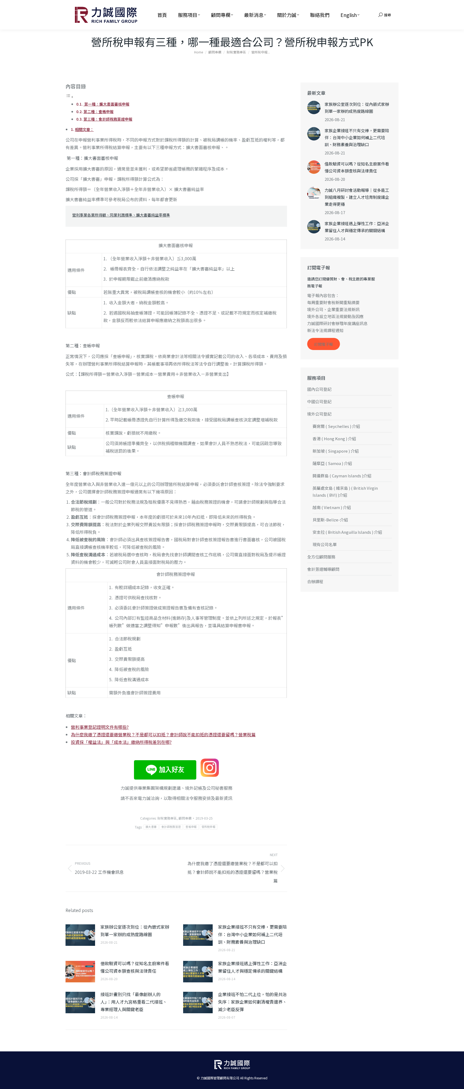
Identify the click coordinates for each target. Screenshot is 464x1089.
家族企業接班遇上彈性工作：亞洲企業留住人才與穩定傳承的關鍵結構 (252, 967)
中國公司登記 (319, 401)
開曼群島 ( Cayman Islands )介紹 (342, 475)
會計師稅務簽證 (171, 826)
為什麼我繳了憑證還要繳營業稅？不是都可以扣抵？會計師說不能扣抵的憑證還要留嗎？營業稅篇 (163, 734)
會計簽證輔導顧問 (323, 569)
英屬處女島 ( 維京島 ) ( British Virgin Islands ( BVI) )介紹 (345, 491)
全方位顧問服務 (321, 557)
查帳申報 (191, 826)
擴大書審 (151, 826)
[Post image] (80, 935)
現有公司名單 (325, 544)
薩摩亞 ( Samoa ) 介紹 (332, 463)
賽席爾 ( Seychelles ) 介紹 (336, 426)
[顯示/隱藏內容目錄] (70, 96)
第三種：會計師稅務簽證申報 (108, 119)
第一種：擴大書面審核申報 (106, 104)
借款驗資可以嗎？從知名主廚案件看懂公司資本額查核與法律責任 (134, 967)
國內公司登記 (319, 389)
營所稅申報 (209, 826)
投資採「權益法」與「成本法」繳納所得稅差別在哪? (121, 742)
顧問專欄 (185, 818)
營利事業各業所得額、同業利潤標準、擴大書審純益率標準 (121, 215)
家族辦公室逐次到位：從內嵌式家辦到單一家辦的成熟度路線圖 (134, 930)
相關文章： (84, 129)
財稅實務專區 (167, 818)
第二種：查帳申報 (99, 111)
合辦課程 (315, 581)
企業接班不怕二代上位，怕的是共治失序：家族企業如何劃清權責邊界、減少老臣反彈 (252, 1001)
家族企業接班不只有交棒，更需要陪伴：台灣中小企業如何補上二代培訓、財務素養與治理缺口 (252, 934)
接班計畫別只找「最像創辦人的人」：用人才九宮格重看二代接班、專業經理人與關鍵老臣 (133, 1001)
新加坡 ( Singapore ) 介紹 (336, 451)
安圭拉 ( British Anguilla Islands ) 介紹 (347, 532)
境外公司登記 (319, 414)
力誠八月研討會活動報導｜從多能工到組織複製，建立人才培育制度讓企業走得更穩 (357, 197)
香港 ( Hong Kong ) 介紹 (334, 438)
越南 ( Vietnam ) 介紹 (332, 507)
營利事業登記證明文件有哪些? (100, 727)
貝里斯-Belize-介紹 (330, 519)
